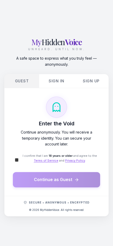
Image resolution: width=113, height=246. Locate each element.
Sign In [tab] (56, 81)
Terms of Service (46, 160)
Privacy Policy (75, 160)
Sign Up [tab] (91, 81)
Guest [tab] (22, 81)
